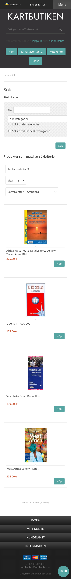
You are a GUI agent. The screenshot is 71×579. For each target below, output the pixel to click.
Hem (6, 75)
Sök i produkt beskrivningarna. (31, 131)
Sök (13, 75)
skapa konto (56, 41)
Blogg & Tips (38, 4)
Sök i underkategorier (25, 124)
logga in (37, 41)
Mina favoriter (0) (32, 51)
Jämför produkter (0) (19, 169)
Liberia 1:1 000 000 (18, 323)
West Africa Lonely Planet (22, 468)
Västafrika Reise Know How (23, 396)
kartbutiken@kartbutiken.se (35, 567)
